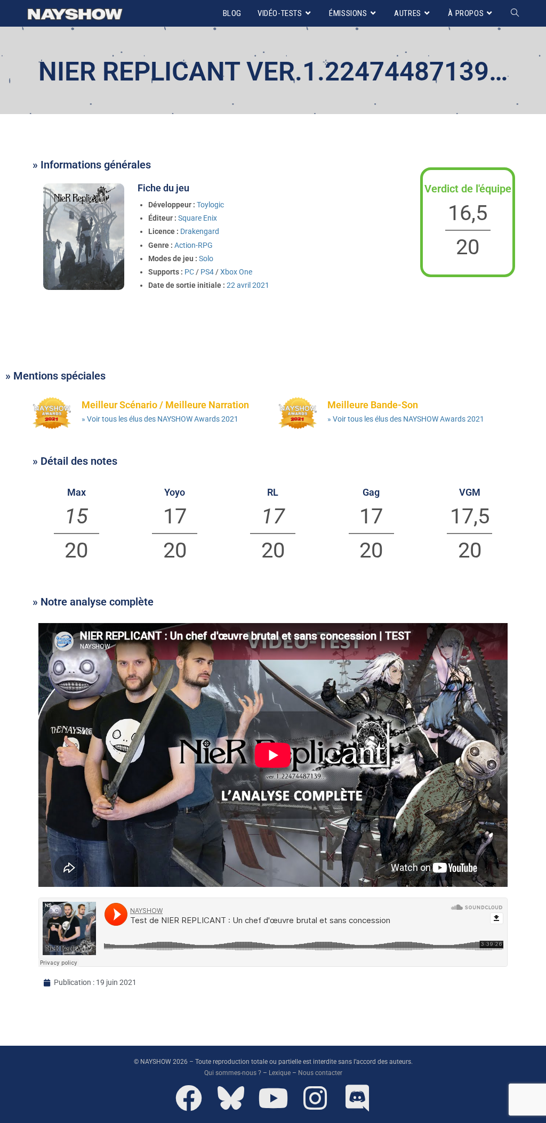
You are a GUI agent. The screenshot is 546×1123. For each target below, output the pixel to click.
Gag (371, 492)
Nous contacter (320, 1073)
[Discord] (357, 1098)
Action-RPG (193, 245)
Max (76, 492)
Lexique (280, 1073)
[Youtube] (273, 1098)
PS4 (207, 272)
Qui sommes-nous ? (232, 1073)
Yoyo (174, 492)
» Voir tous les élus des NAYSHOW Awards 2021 (160, 419)
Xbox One (236, 272)
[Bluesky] (231, 1098)
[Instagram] (315, 1098)
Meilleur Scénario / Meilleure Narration (165, 404)
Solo (206, 258)
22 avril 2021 (248, 285)
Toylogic (210, 204)
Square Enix (197, 218)
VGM (469, 492)
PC (189, 272)
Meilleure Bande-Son (372, 404)
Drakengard (199, 231)
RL (272, 492)
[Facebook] (188, 1098)
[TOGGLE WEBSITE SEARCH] (515, 13)
